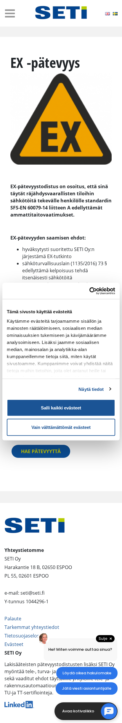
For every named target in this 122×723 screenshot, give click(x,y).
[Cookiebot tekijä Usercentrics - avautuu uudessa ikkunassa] (89, 291)
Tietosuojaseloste (24, 635)
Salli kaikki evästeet (61, 407)
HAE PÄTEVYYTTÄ (41, 451)
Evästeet (13, 644)
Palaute (12, 618)
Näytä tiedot (91, 388)
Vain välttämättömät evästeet (61, 426)
